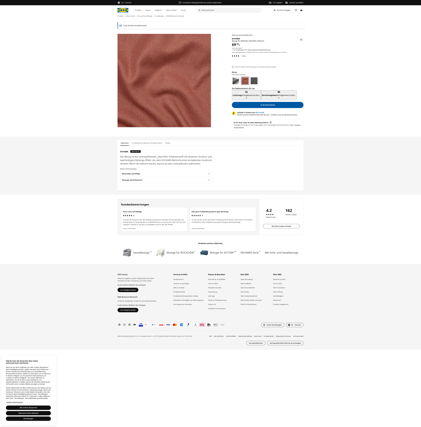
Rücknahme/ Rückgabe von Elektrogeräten (188, 300)
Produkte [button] (138, 10)
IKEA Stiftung (278, 292)
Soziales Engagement (280, 304)
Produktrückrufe (179, 292)
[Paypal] (188, 325)
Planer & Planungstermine (217, 300)
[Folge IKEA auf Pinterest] (129, 325)
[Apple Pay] (215, 325)
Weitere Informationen (14, 402)
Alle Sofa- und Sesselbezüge (281, 252)
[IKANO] (161, 325)
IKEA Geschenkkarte (248, 288)
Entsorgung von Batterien (182, 304)
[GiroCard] (195, 325)
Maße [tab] (168, 143)
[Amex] (181, 325)
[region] (164, 80)
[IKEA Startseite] (123, 10)
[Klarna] (202, 325)
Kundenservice (178, 279)
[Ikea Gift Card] (209, 325)
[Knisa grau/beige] (236, 81)
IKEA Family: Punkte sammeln (251, 300)
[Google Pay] (222, 325)
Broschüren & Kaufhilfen (217, 279)
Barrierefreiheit (219, 336)
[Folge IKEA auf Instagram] (124, 325)
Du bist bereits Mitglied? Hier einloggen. (132, 285)
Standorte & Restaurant (216, 308)
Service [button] (183, 10)
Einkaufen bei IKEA (214, 288)
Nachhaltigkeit (278, 296)
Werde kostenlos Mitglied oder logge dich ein (253, 115)
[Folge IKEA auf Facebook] (119, 325)
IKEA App (211, 296)
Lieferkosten (240, 50)
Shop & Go (212, 304)
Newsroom (277, 300)
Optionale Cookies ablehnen (28, 413)
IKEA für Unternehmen (248, 304)
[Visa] (168, 325)
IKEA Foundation (279, 288)
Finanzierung (212, 292)
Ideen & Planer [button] (171, 10)
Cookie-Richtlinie (231, 336)
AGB (210, 336)
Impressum (257, 336)
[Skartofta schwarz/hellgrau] (254, 81)
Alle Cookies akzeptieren (28, 408)
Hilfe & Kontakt (178, 288)
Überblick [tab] (125, 143)
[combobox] (228, 10)
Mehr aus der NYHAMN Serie (242, 35)
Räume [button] (148, 10)
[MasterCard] (175, 325)
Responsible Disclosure (283, 336)
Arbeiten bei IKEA (279, 279)
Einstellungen (28, 419)
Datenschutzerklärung (245, 336)
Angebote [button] (158, 10)
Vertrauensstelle (298, 336)
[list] (188, 219)
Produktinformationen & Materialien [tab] (147, 143)
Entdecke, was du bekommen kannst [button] (284, 115)
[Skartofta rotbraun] (245, 81)
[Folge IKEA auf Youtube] (134, 325)
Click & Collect (213, 283)
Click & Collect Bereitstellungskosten (259, 50)
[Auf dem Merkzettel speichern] (301, 40)
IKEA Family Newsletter (249, 296)
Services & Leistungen (181, 283)
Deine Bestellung (247, 279)
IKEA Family (245, 292)
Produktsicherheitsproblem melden (185, 296)
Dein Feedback (246, 283)
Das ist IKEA (277, 283)
